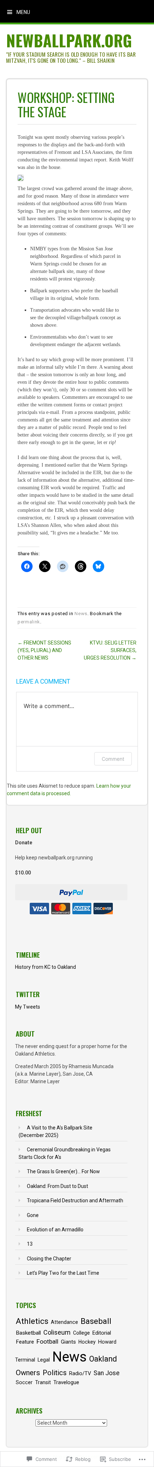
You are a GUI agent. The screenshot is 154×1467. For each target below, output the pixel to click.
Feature (25, 1342)
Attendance (64, 1322)
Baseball (96, 1321)
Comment (113, 759)
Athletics (32, 1321)
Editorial (101, 1333)
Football (47, 1341)
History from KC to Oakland (45, 967)
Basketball (28, 1333)
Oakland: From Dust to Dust (57, 1186)
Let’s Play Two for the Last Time (63, 1273)
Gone (33, 1215)
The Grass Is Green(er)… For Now (63, 1171)
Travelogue (66, 1382)
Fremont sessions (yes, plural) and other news (44, 650)
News (80, 613)
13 (30, 1244)
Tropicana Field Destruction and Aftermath (75, 1200)
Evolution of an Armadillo (55, 1229)
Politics (55, 1373)
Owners (28, 1372)
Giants (68, 1342)
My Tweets (27, 1007)
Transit (43, 1382)
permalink (29, 621)
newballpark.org (69, 40)
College (81, 1333)
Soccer (24, 1382)
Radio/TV (80, 1374)
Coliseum (57, 1332)
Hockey (87, 1342)
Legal (44, 1360)
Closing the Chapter (49, 1258)
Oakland (103, 1358)
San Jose (106, 1373)
